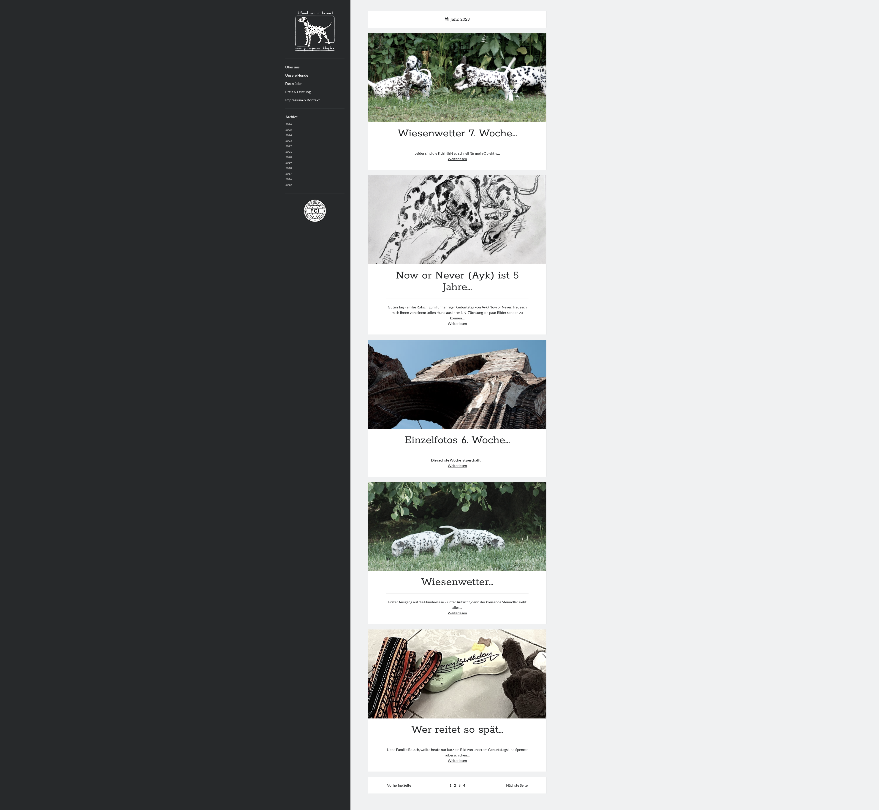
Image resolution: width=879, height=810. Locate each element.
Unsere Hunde (296, 75)
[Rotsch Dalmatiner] (315, 50)
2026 (288, 124)
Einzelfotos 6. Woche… (457, 384)
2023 (288, 140)
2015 (288, 184)
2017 (288, 173)
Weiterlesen (457, 159)
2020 (288, 157)
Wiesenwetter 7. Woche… (457, 77)
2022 (288, 146)
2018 (288, 168)
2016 (288, 179)
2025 (288, 129)
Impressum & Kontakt (302, 100)
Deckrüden (294, 83)
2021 (288, 151)
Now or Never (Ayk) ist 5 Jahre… (457, 219)
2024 (288, 135)
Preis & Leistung (298, 91)
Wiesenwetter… (457, 526)
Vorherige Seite (399, 785)
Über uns (292, 67)
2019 (288, 162)
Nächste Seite (517, 785)
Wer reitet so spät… (457, 673)
